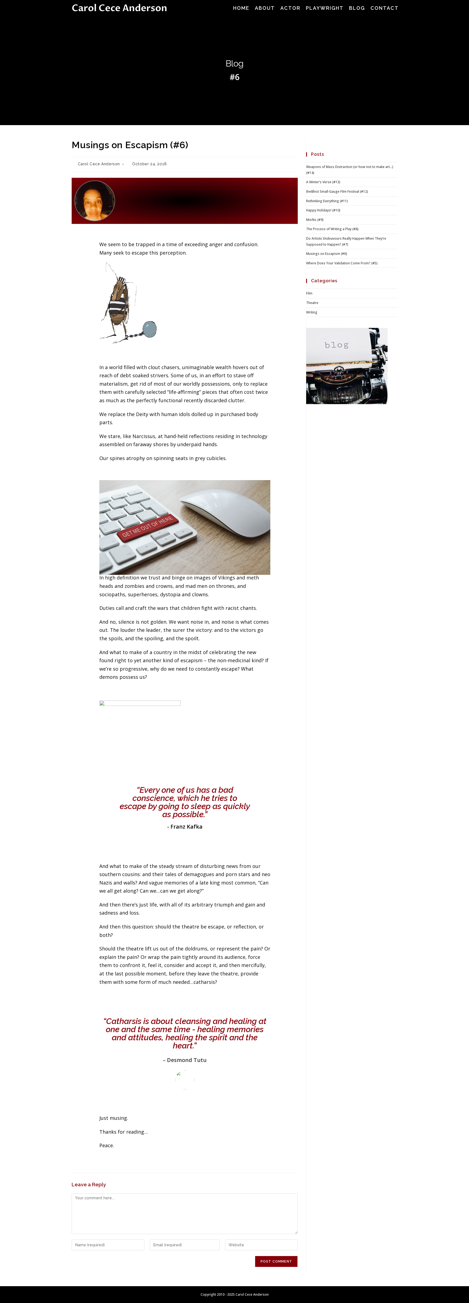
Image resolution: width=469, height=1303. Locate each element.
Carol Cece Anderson (119, 8)
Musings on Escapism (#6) (326, 253)
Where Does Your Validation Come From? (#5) (342, 263)
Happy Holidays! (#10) (323, 210)
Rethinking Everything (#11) (327, 201)
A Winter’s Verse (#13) (323, 182)
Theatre (312, 302)
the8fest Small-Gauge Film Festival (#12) (337, 191)
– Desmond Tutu (185, 1060)
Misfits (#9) (315, 219)
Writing (311, 312)
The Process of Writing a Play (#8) (332, 229)
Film (309, 293)
